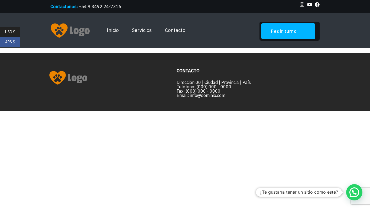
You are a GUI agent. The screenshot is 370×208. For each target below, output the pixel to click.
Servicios (142, 30)
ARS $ (12, 42)
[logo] (71, 30)
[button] (354, 192)
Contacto (175, 30)
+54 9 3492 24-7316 (100, 6)
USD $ (12, 31)
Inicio (112, 30)
